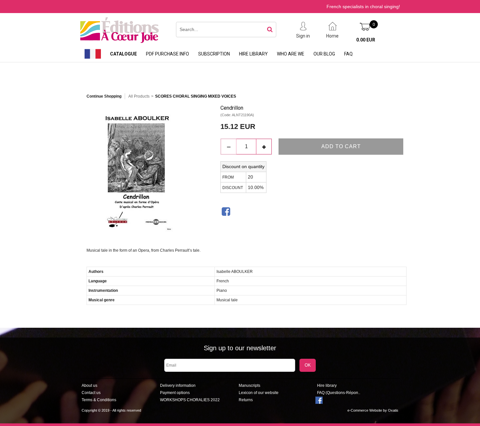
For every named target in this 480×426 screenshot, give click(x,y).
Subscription (214, 53)
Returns (246, 400)
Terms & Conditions (99, 400)
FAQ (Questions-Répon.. (338, 392)
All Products (139, 96)
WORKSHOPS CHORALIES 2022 (190, 400)
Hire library (253, 53)
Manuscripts (249, 385)
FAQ (348, 53)
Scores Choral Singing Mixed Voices (195, 96)
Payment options (175, 392)
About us (89, 385)
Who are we (290, 53)
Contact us (91, 392)
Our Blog (324, 53)
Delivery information (178, 385)
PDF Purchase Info (167, 53)
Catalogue (123, 53)
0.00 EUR (365, 39)
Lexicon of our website (259, 392)
